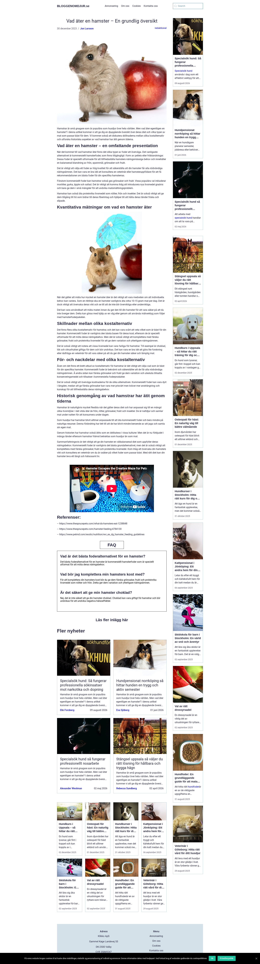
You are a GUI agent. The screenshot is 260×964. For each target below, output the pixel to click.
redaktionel (161, 28)
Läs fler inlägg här (112, 620)
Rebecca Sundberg (126, 788)
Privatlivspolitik (226, 958)
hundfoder (193, 786)
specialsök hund (183, 217)
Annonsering (111, 6)
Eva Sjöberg (122, 710)
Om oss (125, 6)
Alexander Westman (71, 788)
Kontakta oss (151, 6)
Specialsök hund (183, 70)
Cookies (136, 6)
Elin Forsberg (67, 710)
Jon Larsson (87, 28)
